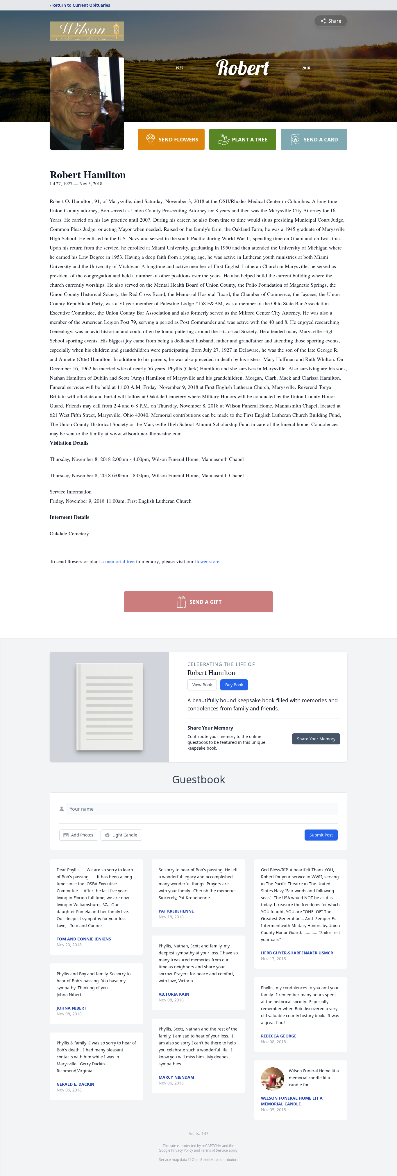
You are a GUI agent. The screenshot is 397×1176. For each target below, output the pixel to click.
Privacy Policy (182, 1150)
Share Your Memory (316, 738)
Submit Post (321, 835)
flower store (207, 561)
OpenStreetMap (205, 1159)
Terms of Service (214, 1150)
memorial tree (120, 561)
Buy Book (234, 684)
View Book (202, 684)
